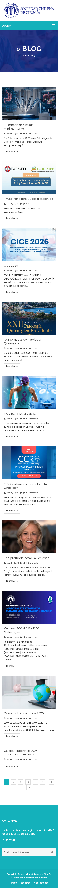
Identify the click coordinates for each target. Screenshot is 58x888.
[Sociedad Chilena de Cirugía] (29, 10)
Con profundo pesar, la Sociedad (27, 558)
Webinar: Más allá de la (20, 413)
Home (26, 55)
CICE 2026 (11, 265)
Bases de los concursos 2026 (24, 713)
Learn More (12, 151)
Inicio (14, 882)
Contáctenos (41, 882)
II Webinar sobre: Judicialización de (28, 199)
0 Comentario (32, 133)
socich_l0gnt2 (12, 133)
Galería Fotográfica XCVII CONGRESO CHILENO (21, 752)
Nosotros (25, 882)
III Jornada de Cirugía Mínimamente (18, 126)
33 (52, 782)
